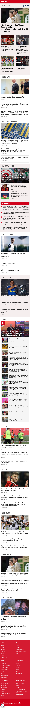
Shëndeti (18, 667)
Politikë (2, 643)
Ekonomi (3, 649)
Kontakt (17, 685)
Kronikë (2, 645)
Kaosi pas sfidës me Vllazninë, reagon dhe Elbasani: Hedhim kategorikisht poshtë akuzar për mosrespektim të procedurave (14, 141)
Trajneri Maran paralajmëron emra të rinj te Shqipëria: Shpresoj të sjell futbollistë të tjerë (13, 95)
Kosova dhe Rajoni (20, 647)
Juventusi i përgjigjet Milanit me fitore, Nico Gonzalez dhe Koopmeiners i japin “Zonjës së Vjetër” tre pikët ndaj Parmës (13, 503)
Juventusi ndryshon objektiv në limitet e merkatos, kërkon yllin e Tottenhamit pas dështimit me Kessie (14, 302)
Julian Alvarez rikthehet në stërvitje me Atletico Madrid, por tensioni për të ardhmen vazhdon (14, 445)
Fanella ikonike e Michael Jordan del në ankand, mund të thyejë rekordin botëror (13, 633)
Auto (17, 651)
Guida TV (3, 693)
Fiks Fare (3, 687)
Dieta (17, 669)
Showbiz (18, 661)
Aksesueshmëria (20, 692)
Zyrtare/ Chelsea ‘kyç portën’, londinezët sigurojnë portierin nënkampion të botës (14, 295)
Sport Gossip (7, 595)
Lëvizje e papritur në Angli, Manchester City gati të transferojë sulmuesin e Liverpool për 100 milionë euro (14, 310)
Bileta (17, 683)
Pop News (19, 658)
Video (4, 317)
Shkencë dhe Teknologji (21, 649)
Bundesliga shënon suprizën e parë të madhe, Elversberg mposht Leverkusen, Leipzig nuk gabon (14, 531)
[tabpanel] (15, 20)
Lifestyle (18, 663)
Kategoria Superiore (9, 119)
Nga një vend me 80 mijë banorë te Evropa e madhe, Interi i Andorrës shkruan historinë (14, 268)
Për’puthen (3, 683)
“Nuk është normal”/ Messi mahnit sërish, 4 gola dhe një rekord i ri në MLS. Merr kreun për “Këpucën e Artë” (15, 226)
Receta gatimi (19, 671)
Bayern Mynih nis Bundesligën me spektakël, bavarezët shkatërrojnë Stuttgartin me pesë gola (14, 545)
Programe (4, 678)
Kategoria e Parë (8, 164)
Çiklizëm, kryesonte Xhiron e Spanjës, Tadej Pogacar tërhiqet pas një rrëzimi (12, 588)
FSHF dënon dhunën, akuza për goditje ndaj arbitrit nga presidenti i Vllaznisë (14, 157)
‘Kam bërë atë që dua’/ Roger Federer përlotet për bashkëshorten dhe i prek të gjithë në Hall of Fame (14, 573)
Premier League (7, 275)
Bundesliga (6, 511)
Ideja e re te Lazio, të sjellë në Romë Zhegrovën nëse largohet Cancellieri (14, 261)
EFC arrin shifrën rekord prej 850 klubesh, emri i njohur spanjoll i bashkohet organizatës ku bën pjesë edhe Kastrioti (13, 175)
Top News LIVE (4, 655)
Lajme (3, 640)
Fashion (17, 665)
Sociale (2, 651)
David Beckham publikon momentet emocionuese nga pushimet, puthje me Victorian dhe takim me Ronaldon (14, 617)
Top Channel (20, 678)
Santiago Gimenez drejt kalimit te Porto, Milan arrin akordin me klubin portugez (14, 488)
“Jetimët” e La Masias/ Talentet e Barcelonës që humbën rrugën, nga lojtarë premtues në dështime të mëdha (16, 216)
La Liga (4, 424)
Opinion (17, 643)
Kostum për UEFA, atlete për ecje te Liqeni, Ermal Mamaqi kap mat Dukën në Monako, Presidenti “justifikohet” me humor (14, 625)
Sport (3, 658)
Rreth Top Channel (20, 681)
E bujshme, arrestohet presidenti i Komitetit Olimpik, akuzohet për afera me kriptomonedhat (15, 221)
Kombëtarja (6, 75)
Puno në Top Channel (20, 687)
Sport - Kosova (7, 232)
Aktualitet (3, 647)
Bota (17, 640)
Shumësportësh (7, 552)
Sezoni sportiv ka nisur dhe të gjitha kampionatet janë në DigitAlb (14, 460)
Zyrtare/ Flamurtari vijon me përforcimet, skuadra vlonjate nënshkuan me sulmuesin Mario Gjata (19, 186)
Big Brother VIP (4, 681)
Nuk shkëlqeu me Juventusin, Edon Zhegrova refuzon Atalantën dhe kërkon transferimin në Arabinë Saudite (13, 254)
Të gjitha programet (5, 691)
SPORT (6, 2)
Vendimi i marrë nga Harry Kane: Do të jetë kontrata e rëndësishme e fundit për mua (14, 538)
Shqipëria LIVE (4, 685)
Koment (18, 645)
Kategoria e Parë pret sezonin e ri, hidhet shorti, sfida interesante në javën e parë (19, 194)
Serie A (4, 468)
